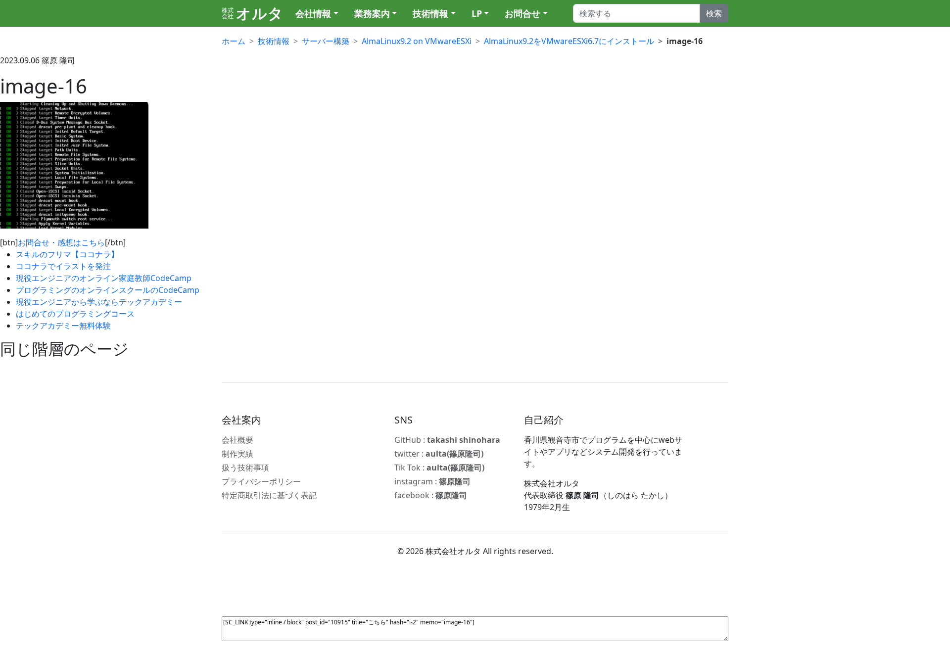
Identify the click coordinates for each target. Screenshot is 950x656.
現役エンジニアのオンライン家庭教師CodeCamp (103, 278)
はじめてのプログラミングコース (75, 313)
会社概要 (237, 439)
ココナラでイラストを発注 (63, 266)
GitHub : (447, 439)
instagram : (432, 481)
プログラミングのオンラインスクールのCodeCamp (107, 289)
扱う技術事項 (245, 467)
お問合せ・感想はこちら (61, 242)
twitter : (438, 453)
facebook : (430, 495)
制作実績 (237, 453)
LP (477, 13)
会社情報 (313, 13)
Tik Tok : (439, 467)
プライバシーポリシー (261, 481)
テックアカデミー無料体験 (63, 325)
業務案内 (372, 13)
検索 (714, 13)
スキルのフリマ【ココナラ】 (67, 254)
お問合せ (522, 13)
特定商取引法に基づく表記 (269, 495)
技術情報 (430, 13)
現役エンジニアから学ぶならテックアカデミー (99, 301)
